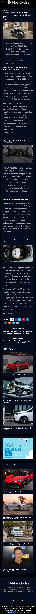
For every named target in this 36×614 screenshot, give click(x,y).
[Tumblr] (22, 601)
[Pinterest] (18, 601)
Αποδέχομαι (11, 612)
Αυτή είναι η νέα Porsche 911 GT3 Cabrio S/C (16, 375)
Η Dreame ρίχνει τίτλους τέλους (13, 492)
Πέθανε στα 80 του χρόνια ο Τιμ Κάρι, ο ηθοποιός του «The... (15, 570)
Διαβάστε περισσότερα (23, 612)
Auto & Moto (5, 10)
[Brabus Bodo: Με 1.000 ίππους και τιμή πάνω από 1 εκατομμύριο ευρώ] (18, 504)
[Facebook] (13, 601)
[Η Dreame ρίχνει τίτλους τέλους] (18, 479)
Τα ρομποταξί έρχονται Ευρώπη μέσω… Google (18, 544)
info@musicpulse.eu (21, 596)
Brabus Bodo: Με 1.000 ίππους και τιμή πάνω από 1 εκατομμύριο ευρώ (17, 518)
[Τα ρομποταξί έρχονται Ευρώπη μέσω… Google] (18, 531)
